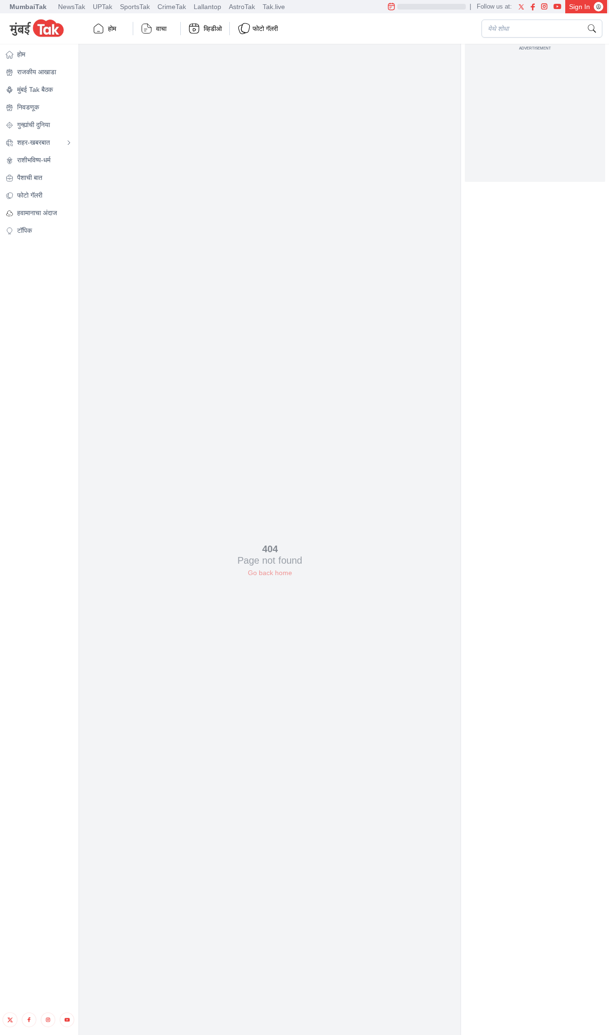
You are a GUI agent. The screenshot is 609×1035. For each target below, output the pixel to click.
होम (112, 28)
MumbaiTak (28, 6)
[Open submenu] (69, 142)
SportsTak (135, 6)
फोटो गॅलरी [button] (265, 28)
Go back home (270, 573)
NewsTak (71, 6)
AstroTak (242, 6)
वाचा (161, 28)
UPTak (102, 6)
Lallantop (207, 6)
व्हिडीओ (213, 28)
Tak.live (274, 6)
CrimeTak (171, 6)
